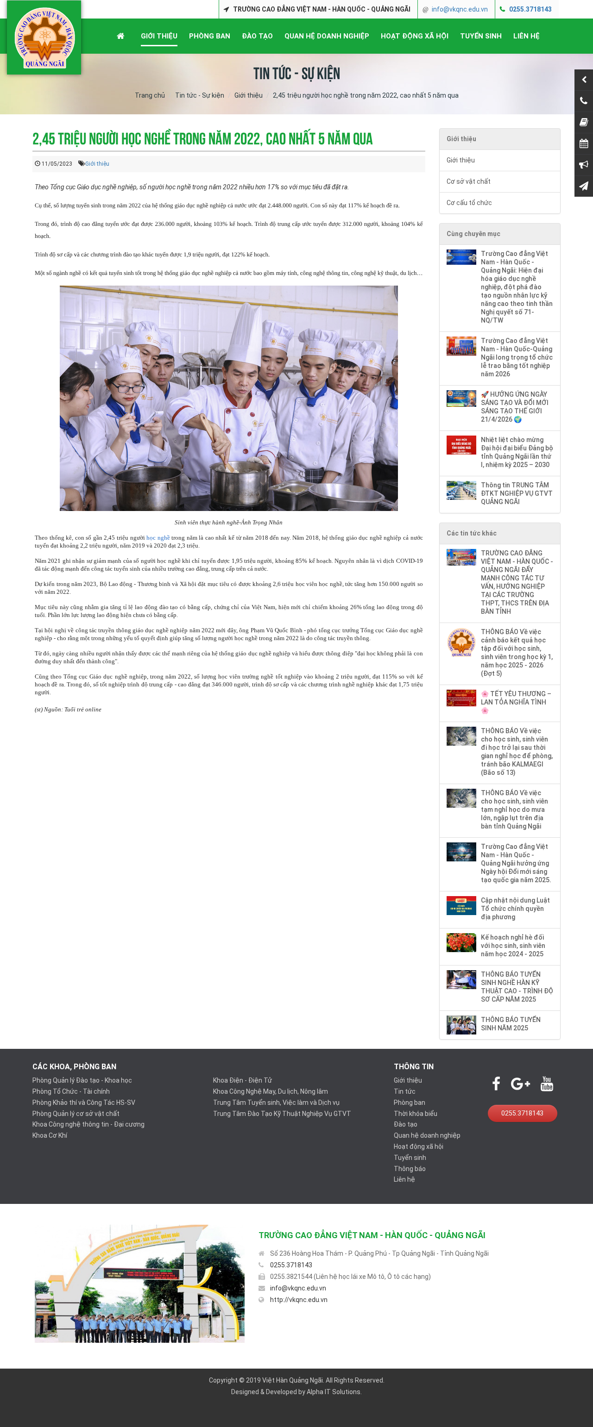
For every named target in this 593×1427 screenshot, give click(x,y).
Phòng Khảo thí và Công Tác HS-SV (83, 1102)
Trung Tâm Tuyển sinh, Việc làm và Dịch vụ (276, 1102)
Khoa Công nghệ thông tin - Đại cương (88, 1124)
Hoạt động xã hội (418, 1146)
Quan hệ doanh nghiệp (427, 1135)
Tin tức (405, 1091)
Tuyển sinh (410, 1157)
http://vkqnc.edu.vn (299, 1299)
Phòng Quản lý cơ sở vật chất (76, 1113)
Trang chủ (150, 95)
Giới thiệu (248, 95)
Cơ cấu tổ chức (469, 202)
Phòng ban (409, 1102)
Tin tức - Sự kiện (199, 95)
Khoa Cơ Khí (49, 1135)
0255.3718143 (530, 9)
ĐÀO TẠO (257, 36)
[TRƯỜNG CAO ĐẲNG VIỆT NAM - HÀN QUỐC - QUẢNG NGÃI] (45, 37)
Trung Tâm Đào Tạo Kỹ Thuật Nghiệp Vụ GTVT (282, 1113)
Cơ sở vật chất (469, 181)
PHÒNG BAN (209, 36)
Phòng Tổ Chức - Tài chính (71, 1091)
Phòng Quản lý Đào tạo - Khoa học (82, 1080)
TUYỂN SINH (481, 36)
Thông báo (410, 1168)
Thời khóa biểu (415, 1113)
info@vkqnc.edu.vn (460, 9)
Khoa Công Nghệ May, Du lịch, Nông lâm (270, 1091)
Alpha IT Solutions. (334, 1392)
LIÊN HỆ (526, 36)
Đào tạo (405, 1124)
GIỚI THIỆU (159, 36)
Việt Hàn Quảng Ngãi (292, 1380)
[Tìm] (576, 9)
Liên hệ (404, 1179)
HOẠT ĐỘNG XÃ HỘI (414, 36)
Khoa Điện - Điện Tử (242, 1080)
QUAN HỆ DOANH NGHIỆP (326, 36)
